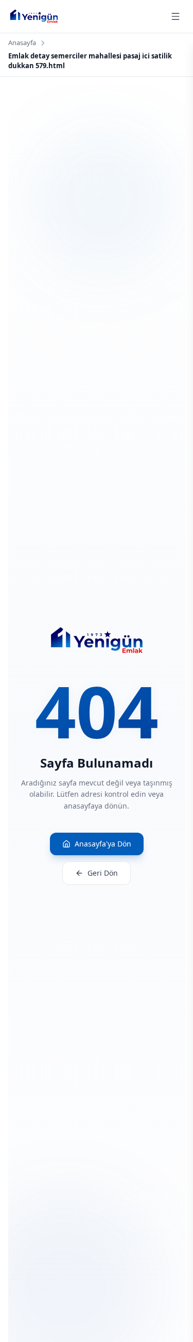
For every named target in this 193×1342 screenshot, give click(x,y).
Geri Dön (102, 873)
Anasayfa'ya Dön (103, 844)
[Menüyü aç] (175, 16)
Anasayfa (22, 42)
